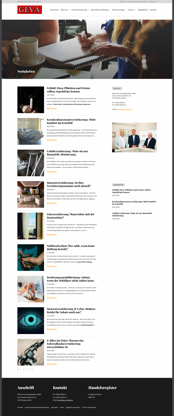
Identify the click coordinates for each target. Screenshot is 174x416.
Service (131, 10)
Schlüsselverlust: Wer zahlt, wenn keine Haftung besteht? (71, 247)
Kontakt (122, 1)
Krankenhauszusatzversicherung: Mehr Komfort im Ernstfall (71, 121)
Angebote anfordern (73, 407)
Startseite (54, 10)
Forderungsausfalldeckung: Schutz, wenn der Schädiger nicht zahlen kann (70, 279)
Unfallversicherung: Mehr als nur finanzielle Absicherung (67, 152)
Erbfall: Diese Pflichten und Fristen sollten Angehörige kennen (68, 89)
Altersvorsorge (118, 10)
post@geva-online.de (124, 109)
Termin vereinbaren (89, 407)
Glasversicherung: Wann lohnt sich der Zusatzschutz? (71, 215)
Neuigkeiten (143, 10)
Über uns (64, 10)
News (62, 407)
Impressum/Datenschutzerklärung (137, 1)
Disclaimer (153, 1)
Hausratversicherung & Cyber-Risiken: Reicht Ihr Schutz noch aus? (71, 310)
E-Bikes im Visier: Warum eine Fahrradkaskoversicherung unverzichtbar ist (65, 344)
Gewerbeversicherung (99, 10)
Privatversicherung (79, 10)
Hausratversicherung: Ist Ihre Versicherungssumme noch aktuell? (69, 184)
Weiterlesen (52, 108)
